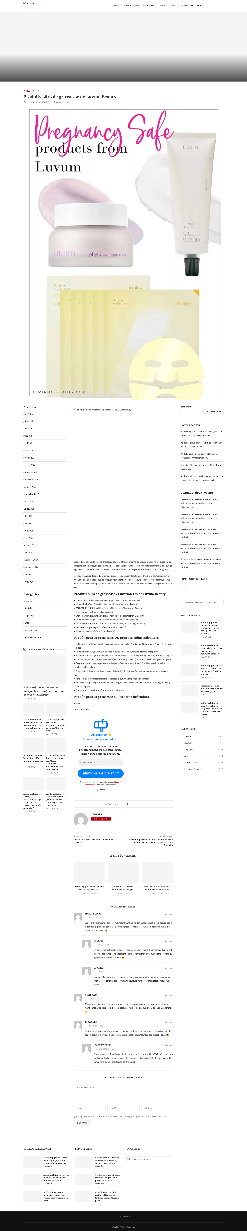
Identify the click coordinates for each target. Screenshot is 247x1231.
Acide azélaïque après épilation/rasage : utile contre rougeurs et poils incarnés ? (32, 801)
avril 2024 (28, 581)
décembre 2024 (30, 560)
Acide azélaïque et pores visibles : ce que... (185, 73)
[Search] (217, 6)
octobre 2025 (30, 487)
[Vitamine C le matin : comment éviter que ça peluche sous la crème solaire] (123, 872)
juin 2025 (27, 516)
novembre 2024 (30, 567)
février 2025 (29, 545)
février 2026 (29, 457)
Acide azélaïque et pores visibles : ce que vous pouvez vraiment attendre (212, 649)
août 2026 (28, 414)
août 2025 (28, 501)
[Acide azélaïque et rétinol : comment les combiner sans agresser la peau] (157, 872)
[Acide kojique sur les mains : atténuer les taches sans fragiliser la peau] (189, 670)
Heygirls (30, 102)
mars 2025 (28, 538)
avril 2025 (28, 530)
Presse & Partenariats (192, 6)
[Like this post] (130, 804)
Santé (175, 6)
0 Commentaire (69, 78)
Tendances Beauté (204, 769)
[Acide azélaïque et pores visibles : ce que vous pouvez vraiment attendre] (185, 47)
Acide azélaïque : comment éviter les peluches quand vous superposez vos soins (56, 799)
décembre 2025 (30, 472)
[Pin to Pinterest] (136, 804)
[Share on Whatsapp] (138, 804)
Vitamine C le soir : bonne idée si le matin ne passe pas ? (212, 689)
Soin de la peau (131, 6)
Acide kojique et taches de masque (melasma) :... (61, 73)
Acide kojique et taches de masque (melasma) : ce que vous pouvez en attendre (210, 628)
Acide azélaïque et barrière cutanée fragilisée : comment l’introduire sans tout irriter (212, 709)
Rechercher (186, 406)
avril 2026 (28, 443)
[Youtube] (213, 6)
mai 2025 (27, 523)
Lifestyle (163, 6)
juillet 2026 (28, 421)
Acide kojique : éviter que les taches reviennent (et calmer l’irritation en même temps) (199, 503)
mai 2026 (27, 436)
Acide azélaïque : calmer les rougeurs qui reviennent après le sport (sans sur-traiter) (200, 533)
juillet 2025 (28, 508)
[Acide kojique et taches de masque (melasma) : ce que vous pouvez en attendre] (62, 47)
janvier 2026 (29, 465)
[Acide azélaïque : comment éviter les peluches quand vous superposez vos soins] (56, 783)
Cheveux (116, 6)
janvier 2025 (29, 552)
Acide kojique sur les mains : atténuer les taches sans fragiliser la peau (211, 669)
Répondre (169, 914)
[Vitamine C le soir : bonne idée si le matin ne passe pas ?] (189, 690)
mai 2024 (27, 574)
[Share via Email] (141, 804)
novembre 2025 (30, 479)
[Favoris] (222, 6)
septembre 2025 (31, 494)
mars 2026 (28, 450)
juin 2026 (27, 428)
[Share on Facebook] (133, 804)
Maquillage (148, 6)
